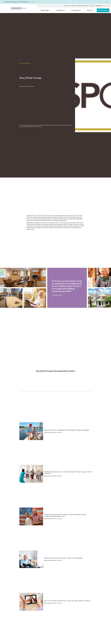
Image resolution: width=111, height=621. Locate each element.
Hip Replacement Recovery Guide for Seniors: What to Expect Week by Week (68, 472)
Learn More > (32, 1)
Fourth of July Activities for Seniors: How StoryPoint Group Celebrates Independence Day (65, 515)
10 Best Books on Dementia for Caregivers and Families (63, 558)
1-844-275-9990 (106, 5)
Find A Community (103, 10)
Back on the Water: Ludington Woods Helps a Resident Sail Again (66, 430)
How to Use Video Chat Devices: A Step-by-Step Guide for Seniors (67, 601)
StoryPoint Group (49, 432)
